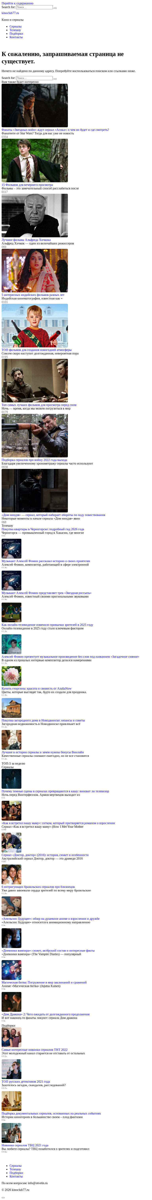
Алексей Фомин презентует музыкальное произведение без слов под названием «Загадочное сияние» (70, 656)
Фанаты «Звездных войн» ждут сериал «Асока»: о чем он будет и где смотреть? (55, 129)
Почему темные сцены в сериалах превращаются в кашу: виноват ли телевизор (55, 791)
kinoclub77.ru (10, 13)
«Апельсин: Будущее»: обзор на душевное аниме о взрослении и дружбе (51, 918)
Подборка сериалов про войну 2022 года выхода (34, 460)
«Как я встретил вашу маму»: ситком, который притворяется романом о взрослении (58, 823)
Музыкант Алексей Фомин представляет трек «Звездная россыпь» (46, 593)
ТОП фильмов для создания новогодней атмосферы (37, 350)
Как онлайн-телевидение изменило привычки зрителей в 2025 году (47, 624)
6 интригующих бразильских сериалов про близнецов (38, 886)
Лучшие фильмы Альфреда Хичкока (26, 239)
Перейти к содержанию (17, 3)
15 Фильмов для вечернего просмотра (27, 184)
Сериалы (16, 26)
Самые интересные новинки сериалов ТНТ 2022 (34, 1049)
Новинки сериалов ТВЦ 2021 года (25, 1145)
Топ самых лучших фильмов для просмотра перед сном (39, 405)
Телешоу (15, 30)
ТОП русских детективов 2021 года (26, 1081)
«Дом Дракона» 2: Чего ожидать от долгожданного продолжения (45, 1014)
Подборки (16, 33)
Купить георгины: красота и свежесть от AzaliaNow (37, 688)
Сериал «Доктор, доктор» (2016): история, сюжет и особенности (45, 855)
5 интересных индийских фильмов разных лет (33, 294)
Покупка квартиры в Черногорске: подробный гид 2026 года (43, 529)
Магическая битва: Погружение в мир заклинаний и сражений (44, 982)
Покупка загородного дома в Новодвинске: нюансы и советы (43, 720)
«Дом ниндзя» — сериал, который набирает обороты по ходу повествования (53, 515)
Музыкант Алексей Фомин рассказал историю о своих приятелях (46, 561)
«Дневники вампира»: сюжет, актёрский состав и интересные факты (48, 950)
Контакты (16, 37)
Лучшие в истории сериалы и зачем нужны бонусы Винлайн (43, 752)
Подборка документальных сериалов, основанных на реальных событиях (51, 1113)
